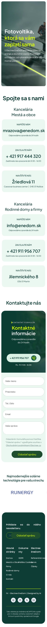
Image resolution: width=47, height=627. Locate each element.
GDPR (21, 558)
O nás (9, 574)
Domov (9, 558)
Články (34, 566)
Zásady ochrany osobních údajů (25, 614)
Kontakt (9, 579)
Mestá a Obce (12, 562)
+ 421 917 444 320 (23, 156)
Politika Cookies (26, 562)
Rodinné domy (12, 570)
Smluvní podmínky (15, 616)
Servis (33, 562)
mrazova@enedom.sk (24, 130)
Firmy (8, 566)
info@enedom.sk (24, 225)
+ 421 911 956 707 (23, 251)
